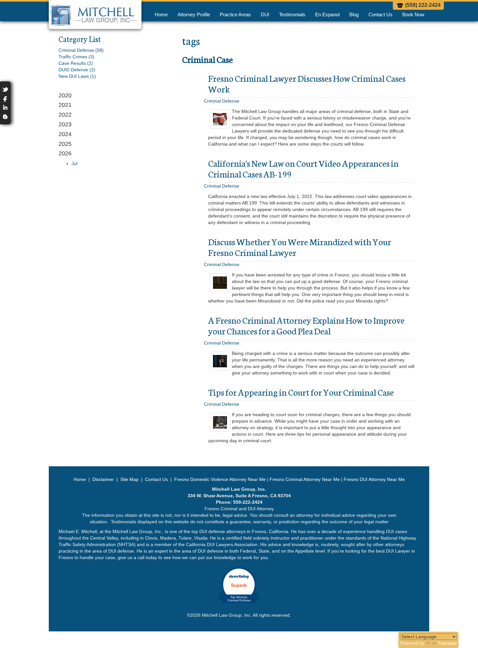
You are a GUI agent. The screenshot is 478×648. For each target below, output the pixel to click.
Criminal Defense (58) (81, 50)
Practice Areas (235, 14)
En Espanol (327, 14)
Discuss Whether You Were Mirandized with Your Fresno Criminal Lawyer (299, 246)
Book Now (413, 14)
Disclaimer (103, 479)
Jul (74, 163)
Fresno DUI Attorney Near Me (374, 479)
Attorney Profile (194, 14)
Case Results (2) (76, 63)
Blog (354, 14)
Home (161, 14)
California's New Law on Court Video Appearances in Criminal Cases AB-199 (303, 168)
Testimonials (292, 14)
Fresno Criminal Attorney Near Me (305, 479)
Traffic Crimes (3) (76, 56)
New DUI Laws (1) (77, 76)
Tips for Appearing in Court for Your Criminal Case (301, 392)
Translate (447, 643)
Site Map (129, 479)
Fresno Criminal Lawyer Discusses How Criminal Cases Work (306, 83)
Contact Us (380, 14)
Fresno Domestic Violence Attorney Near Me (220, 479)
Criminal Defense (221, 101)
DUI (265, 14)
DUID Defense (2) (77, 69)
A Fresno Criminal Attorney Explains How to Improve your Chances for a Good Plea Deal (306, 325)
